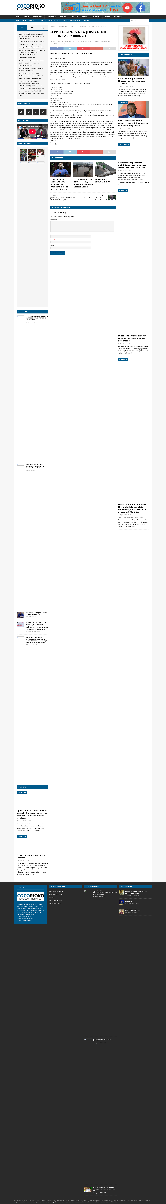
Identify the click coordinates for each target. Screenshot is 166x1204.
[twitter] (29, 112)
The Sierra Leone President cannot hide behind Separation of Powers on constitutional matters (31, 63)
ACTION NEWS (38, 17)
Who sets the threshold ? (27, 58)
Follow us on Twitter (55, 903)
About (26, 17)
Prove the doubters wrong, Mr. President (31, 41)
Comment (53, 220)
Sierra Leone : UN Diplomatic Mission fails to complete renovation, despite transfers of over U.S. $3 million (133, 508)
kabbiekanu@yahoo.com (24, 916)
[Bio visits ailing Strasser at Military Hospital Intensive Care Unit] (133, 67)
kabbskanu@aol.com (52, 1202)
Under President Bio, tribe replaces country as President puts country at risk (104, 1188)
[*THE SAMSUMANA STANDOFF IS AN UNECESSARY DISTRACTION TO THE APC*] (20, 387)
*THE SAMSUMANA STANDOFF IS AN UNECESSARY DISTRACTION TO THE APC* (37, 318)
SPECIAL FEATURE (56, 43)
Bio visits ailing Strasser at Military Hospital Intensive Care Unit (131, 81)
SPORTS (107, 17)
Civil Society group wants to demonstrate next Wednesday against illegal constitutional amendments (32, 52)
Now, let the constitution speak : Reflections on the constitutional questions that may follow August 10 (30, 83)
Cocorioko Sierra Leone (56, 894)
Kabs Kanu (129, 901)
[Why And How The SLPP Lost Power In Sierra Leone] (23, 152)
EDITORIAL (63, 17)
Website (52, 245)
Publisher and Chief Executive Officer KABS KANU (77, 41)
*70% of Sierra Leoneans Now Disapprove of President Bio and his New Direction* (59, 184)
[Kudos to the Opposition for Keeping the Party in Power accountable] (133, 261)
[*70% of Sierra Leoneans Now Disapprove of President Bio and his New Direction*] (60, 169)
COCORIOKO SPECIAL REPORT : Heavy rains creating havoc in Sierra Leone (83, 183)
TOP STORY (117, 17)
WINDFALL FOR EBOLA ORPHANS (103, 180)
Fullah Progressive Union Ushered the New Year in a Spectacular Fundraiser (35, 466)
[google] (36, 112)
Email (52, 240)
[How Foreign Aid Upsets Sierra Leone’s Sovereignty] (20, 615)
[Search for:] (139, 20)
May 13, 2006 (56, 41)
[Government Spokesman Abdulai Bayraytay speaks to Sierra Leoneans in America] (133, 152)
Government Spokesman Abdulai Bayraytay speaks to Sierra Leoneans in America (132, 165)
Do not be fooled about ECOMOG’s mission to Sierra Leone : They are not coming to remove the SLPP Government (37, 640)
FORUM (51, 897)
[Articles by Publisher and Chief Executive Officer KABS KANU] (121, 894)
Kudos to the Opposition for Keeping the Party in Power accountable (132, 338)
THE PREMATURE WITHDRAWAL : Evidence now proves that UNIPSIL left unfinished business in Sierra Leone (31, 76)
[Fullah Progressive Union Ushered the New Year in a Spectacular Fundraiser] (20, 536)
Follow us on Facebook (55, 900)
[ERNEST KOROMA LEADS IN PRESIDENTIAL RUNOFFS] (40, 152)
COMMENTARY (51, 17)
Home (18, 17)
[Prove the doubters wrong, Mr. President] (32, 844)
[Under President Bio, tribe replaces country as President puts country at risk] (88, 1189)
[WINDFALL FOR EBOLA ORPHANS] (105, 169)
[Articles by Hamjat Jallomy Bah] (121, 912)
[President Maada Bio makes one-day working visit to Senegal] (23, 158)
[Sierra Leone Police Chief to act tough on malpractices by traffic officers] (32, 158)
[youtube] (43, 112)
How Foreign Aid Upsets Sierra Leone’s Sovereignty (36, 613)
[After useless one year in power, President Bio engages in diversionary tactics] (133, 109)
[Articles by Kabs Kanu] (121, 904)
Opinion (85, 17)
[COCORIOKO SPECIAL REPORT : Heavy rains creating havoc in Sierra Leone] (83, 169)
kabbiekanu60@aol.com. (24, 920)
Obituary (74, 17)
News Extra (96, 17)
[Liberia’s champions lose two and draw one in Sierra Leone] (23, 234)
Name (52, 234)
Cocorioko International (56, 891)
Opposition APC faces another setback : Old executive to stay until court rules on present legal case (31, 36)
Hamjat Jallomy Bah (132, 910)
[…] (40, 830)
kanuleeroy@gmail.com (23, 918)
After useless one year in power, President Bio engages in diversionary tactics (133, 123)
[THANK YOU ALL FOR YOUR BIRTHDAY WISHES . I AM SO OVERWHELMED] (32, 234)
